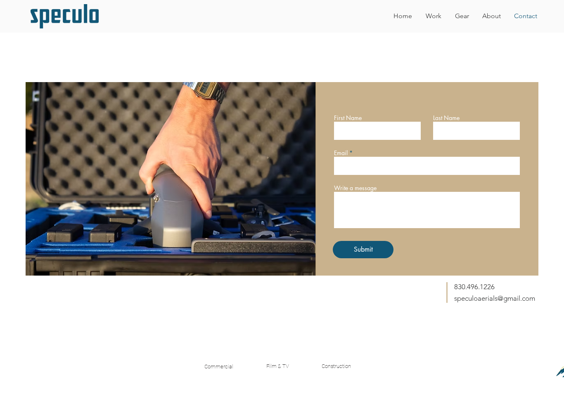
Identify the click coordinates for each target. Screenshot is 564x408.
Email (341, 153)
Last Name (446, 118)
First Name (348, 118)
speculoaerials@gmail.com (494, 298)
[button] (433, 16)
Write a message (355, 188)
